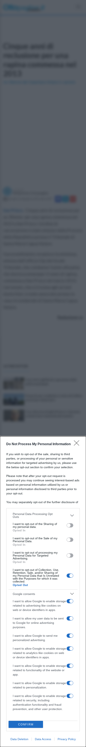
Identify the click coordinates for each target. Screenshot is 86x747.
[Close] (78, 444)
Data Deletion (19, 739)
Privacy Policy (67, 739)
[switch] (70, 525)
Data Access (43, 739)
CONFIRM (26, 724)
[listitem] (43, 515)
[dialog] (43, 591)
